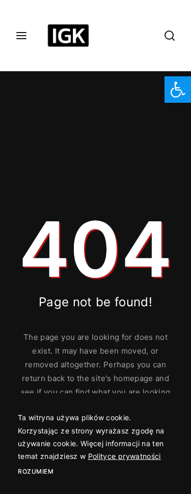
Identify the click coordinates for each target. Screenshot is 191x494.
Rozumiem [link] (35, 471)
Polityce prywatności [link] (124, 456)
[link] (178, 89)
